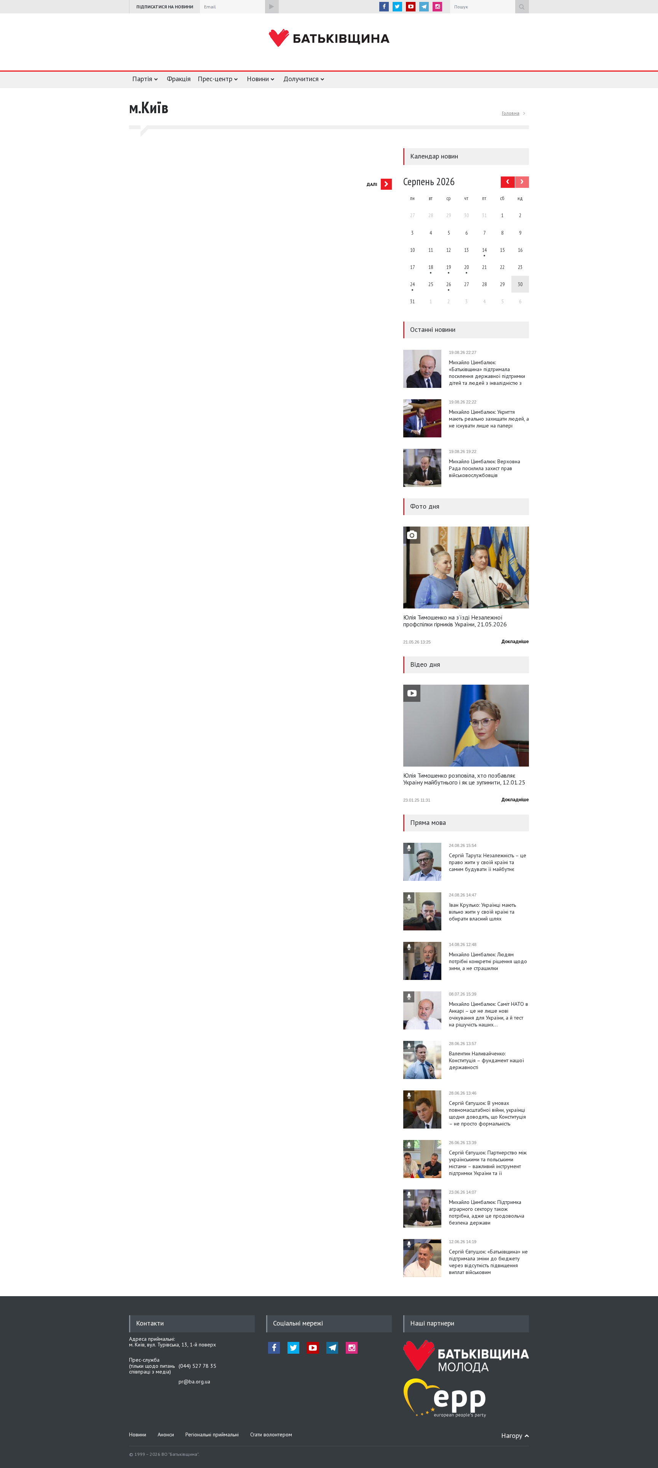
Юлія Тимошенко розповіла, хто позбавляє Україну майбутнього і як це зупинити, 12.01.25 (464, 779)
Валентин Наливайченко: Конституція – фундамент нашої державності (486, 1060)
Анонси (166, 1434)
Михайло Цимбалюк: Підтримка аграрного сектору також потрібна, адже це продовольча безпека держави (486, 1212)
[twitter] (397, 6)
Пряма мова (428, 822)
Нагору (511, 1435)
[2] (430, 267)
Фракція (179, 78)
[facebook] (384, 6)
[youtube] (410, 6)
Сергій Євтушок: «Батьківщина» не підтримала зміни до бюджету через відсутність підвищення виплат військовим (488, 1262)
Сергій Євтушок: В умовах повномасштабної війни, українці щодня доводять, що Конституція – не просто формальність (487, 1113)
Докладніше (515, 641)
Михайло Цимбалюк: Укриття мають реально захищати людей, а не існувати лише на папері (489, 418)
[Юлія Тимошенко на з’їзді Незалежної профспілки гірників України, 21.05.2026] (466, 567)
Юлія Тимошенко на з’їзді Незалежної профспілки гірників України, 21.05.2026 (455, 621)
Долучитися (301, 78)
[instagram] (437, 6)
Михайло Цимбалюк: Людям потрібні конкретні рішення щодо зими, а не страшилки (488, 961)
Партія (142, 78)
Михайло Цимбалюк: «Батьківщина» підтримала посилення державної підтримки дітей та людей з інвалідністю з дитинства (487, 372)
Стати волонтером (271, 1434)
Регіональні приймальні (212, 1434)
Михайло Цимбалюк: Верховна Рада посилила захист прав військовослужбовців (484, 468)
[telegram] (424, 6)
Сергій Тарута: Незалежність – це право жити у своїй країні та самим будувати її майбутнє (487, 862)
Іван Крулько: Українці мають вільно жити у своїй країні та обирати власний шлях (482, 911)
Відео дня (425, 664)
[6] (448, 267)
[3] (413, 284)
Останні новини (432, 329)
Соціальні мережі (298, 1323)
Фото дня (424, 506)
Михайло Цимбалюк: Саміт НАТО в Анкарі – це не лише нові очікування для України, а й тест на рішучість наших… (488, 1014)
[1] (484, 250)
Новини (258, 78)
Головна (510, 113)
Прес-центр (215, 78)
